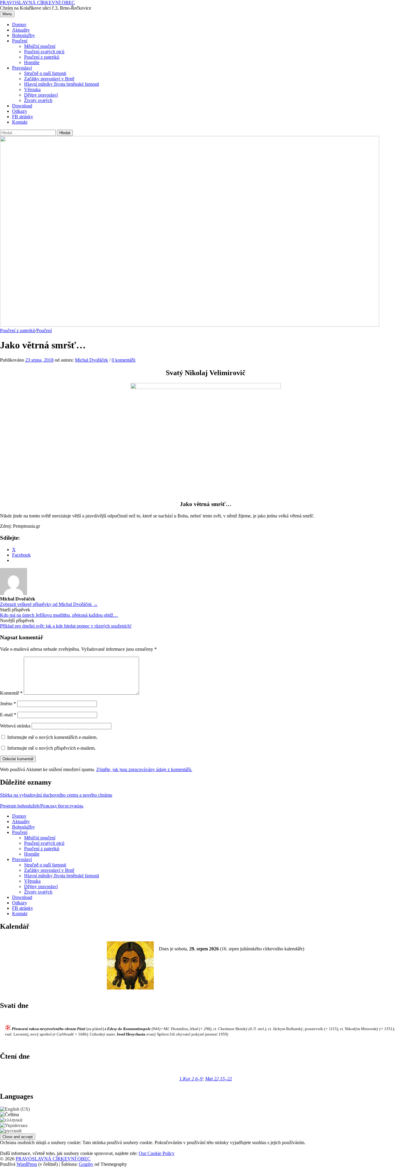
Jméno (8, 703)
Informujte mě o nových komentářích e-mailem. (52, 737)
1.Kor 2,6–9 (190, 1078)
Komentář (11, 693)
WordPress (27, 1164)
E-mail (8, 714)
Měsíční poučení (39, 46)
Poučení (19, 40)
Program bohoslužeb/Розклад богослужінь (41, 805)
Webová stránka (15, 725)
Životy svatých (38, 100)
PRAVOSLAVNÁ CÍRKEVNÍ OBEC (37, 2)
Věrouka (32, 89)
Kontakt (19, 122)
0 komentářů (123, 360)
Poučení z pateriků (41, 57)
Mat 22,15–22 (218, 1078)
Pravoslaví (22, 67)
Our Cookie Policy (157, 1153)
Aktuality (21, 29)
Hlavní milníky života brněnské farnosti (61, 84)
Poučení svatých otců (44, 51)
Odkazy (19, 111)
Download (22, 105)
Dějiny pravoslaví (41, 94)
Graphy (86, 1164)
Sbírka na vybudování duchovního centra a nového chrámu (56, 795)
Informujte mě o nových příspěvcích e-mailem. (51, 748)
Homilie (31, 62)
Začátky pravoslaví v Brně (49, 78)
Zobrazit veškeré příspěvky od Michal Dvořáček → (49, 604)
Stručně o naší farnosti (45, 73)
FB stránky (22, 116)
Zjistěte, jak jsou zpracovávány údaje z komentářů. (144, 769)
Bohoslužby (23, 35)
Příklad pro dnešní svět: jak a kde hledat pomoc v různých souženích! (65, 625)
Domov (19, 24)
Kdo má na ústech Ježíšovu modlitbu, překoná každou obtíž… (59, 615)
